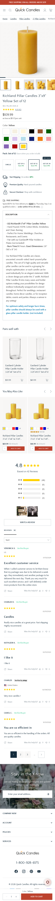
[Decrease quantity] (6, 897)
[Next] (50, 329)
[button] (5, 84)
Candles (13, 19)
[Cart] (50, 10)
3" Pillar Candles (39, 19)
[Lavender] (14, 139)
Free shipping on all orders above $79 (27, 2)
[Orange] (40, 139)
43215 (31, 204)
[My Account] (44, 10)
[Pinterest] (31, 871)
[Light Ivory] (14, 131)
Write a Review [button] (27, 522)
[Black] (31, 131)
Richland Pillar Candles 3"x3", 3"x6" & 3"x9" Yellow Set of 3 (40, 438)
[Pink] (48, 139)
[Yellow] (23, 146)
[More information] (42, 207)
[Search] (10, 10)
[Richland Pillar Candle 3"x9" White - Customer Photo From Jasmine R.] (22, 511)
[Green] (6, 139)
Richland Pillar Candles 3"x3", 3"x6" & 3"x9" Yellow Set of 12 (13, 438)
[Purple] (6, 146)
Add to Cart (37, 897)
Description (11, 215)
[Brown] (40, 131)
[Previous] (44, 329)
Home (5, 19)
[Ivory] (23, 131)
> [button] (41, 754)
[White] (6, 131)
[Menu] (4, 10)
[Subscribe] (48, 794)
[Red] (14, 146)
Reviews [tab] (8, 530)
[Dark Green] (48, 131)
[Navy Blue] (31, 139)
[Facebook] (16, 871)
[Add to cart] (22, 380)
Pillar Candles (24, 19)
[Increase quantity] (16, 897)
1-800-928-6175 (27, 863)
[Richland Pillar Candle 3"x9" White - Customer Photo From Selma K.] (33, 511)
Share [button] (9, 591)
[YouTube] (39, 871)
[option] (4, 428)
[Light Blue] (23, 139)
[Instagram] (23, 871)
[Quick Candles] (27, 10)
